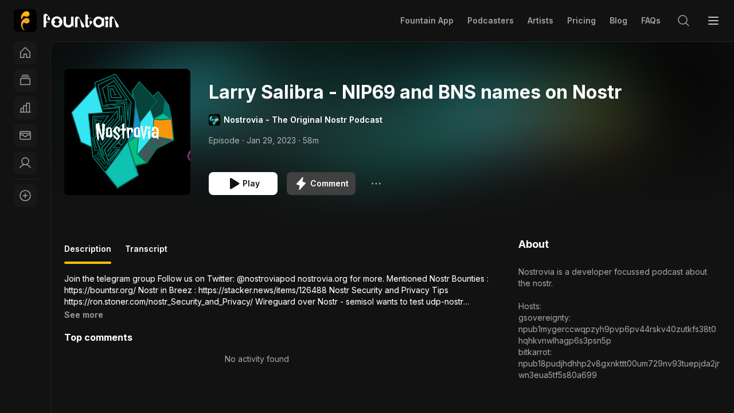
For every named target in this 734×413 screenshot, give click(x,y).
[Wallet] (25, 135)
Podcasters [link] (490, 20)
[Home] (25, 52)
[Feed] (25, 80)
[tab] (87, 253)
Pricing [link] (581, 20)
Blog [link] (618, 20)
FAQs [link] (651, 20)
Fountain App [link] (427, 20)
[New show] (25, 195)
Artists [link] (540, 20)
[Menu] (713, 21)
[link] (66, 20)
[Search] (683, 20)
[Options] (376, 183)
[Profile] (25, 162)
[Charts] (25, 107)
